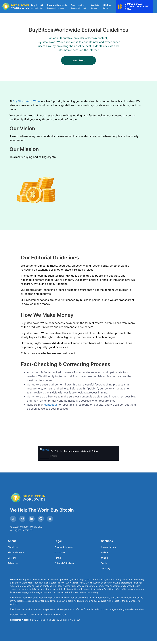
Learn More (78, 60)
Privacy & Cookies (63, 547)
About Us (13, 547)
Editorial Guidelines (64, 563)
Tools (104, 563)
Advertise (13, 563)
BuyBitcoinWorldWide (26, 101)
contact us (50, 404)
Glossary (105, 568)
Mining (104, 557)
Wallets (104, 552)
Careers (12, 557)
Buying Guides (108, 547)
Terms (57, 557)
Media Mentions (16, 552)
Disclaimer (59, 552)
